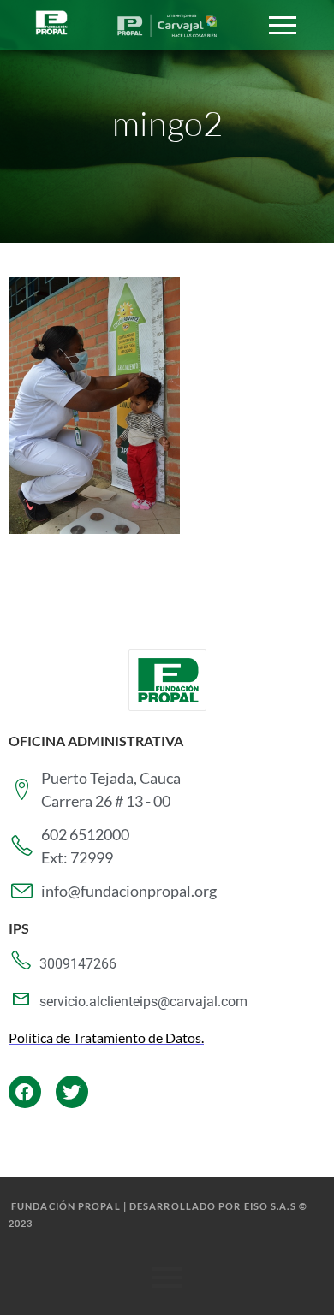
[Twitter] (72, 1092)
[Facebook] (25, 1092)
